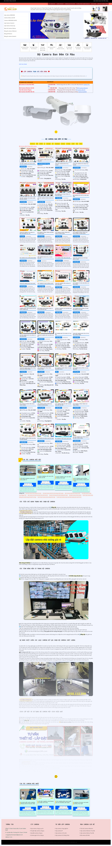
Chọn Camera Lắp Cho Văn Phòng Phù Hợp (63, 477)
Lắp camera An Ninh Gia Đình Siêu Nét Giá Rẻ (38, 495)
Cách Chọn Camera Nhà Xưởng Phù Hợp (46, 497)
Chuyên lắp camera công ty (37, 830)
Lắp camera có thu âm (61, 833)
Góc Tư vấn (93, 3)
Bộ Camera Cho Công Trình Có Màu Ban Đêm (62, 194)
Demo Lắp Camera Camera (102, 3)
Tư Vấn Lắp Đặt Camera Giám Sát (83, 3)
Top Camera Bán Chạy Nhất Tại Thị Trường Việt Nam (63, 802)
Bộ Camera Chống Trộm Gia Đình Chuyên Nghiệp (28, 439)
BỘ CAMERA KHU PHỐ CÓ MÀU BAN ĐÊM (81, 196)
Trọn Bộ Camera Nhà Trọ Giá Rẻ (27, 283)
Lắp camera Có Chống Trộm (62, 835)
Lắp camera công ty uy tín (37, 828)
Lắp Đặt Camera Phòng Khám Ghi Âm (45, 198)
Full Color (63, 143)
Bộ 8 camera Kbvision (82, 88)
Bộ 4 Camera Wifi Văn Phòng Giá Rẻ (72, 493)
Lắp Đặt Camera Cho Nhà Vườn (27, 163)
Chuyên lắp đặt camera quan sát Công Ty (94, 19)
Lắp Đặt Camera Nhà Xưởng (75, 495)
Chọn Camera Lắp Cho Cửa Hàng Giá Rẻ (45, 477)
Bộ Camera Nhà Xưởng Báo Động (28, 257)
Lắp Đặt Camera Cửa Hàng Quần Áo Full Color (27, 198)
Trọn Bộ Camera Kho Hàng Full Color (81, 164)
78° (52, 143)
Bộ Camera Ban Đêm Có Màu (56, 139)
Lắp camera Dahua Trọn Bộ (87, 833)
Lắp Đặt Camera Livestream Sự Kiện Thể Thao (46, 802)
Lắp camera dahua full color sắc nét (44, 257)
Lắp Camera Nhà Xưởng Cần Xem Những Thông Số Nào (81, 479)
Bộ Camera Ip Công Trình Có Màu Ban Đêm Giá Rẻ (63, 368)
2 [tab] (56, 37)
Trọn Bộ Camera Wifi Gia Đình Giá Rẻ (45, 335)
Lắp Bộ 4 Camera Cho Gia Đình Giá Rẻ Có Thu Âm (63, 309)
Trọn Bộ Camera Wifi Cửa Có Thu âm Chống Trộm (81, 334)
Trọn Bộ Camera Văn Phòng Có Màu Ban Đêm (63, 284)
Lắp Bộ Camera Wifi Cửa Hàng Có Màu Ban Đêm (28, 335)
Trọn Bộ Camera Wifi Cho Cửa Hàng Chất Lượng (53, 493)
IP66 (37, 143)
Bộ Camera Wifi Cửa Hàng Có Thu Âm (63, 334)
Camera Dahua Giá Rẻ (9, 17)
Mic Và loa (32, 143)
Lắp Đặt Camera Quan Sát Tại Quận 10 (28, 479)
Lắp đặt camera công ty (36, 833)
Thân (77, 143)
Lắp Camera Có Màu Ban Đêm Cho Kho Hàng (81, 283)
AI (44, 143)
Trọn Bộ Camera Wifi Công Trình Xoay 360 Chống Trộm (28, 368)
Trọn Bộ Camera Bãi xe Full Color (62, 164)
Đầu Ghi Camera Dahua (10, 28)
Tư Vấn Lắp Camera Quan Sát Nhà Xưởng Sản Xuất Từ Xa (69, 497)
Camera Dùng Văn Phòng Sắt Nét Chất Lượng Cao (28, 309)
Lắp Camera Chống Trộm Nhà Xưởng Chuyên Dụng (44, 404)
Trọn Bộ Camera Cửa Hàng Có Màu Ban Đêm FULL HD (27, 233)
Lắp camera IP (59, 830)
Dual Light (48, 143)
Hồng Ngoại (57, 143)
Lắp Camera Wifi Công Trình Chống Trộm (44, 368)
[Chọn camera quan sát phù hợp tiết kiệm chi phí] (90, 47)
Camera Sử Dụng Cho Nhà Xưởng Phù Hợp (58, 495)
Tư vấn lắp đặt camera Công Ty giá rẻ (93, 32)
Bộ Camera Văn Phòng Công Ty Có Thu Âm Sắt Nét (45, 309)
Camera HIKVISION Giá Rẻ (10, 20)
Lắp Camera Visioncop (9, 25)
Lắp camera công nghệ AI (62, 828)
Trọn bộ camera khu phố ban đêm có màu (80, 258)
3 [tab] (58, 37)
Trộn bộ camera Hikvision (87, 828)
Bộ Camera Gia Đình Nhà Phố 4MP (45, 438)
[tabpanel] (56, 26)
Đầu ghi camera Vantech (10, 36)
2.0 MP (73, 143)
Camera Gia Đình (82, 91)
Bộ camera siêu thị (80, 90)
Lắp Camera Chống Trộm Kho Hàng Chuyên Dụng (62, 233)
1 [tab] (54, 37)
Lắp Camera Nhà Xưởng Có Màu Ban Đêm (80, 368)
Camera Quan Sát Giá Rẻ (70, 3)
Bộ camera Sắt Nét (85, 835)
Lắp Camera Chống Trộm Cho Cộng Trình (80, 404)
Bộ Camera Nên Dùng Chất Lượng (27, 146)
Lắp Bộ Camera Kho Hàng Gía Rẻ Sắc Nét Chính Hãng (80, 437)
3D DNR (41, 143)
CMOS (81, 143)
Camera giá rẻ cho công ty (37, 835)
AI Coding (68, 143)
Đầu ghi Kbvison (8, 33)
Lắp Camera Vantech (9, 23)
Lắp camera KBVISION (9, 15)
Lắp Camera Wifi (51, 3)
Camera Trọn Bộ (60, 3)
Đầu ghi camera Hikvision (10, 31)
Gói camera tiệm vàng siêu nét (62, 257)
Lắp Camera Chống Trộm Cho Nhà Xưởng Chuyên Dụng (80, 233)
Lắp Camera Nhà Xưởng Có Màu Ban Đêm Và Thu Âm (80, 309)
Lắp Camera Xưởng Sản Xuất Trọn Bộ (44, 160)
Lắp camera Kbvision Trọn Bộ (88, 830)
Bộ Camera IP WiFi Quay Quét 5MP (63, 438)
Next (76, 25)
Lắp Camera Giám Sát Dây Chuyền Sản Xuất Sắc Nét (63, 404)
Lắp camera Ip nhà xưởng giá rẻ (45, 283)
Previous (35, 25)
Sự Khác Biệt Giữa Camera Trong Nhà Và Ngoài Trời (28, 803)
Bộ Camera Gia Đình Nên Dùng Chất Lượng (27, 404)
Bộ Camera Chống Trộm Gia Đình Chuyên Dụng (45, 233)
